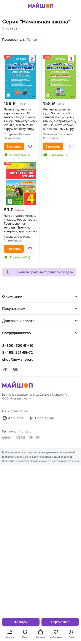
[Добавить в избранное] (30, 146)
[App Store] (13, 418)
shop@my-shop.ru (17, 359)
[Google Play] (41, 418)
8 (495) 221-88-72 (17, 352)
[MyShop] (17, 387)
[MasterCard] (31, 437)
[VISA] (20, 437)
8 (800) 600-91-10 (17, 345)
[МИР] (7, 437)
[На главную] (40, 8)
